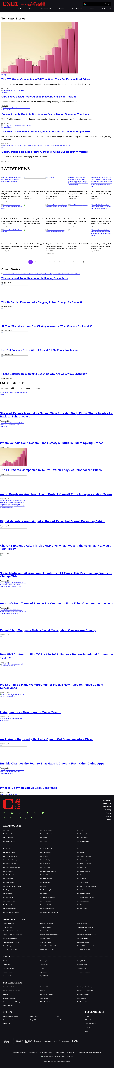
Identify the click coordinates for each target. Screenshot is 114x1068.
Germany (23, 818)
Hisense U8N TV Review (47, 949)
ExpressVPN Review (8, 923)
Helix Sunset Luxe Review (10, 938)
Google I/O (33, 1020)
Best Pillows (43, 893)
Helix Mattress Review (83, 931)
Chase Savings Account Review (12, 946)
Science (87, 1027)
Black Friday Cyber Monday (10, 1016)
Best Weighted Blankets (83, 893)
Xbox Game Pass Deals (83, 972)
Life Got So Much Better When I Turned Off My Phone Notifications (41, 350)
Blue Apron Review (82, 938)
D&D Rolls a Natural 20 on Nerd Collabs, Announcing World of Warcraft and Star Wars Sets (101, 221)
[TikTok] (20, 813)
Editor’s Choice (89, 1020)
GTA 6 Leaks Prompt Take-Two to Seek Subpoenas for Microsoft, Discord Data (34, 221)
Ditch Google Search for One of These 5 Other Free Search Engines (34, 194)
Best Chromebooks (45, 852)
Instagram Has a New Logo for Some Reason (30, 712)
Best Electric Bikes (8, 871)
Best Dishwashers (45, 882)
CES (58, 1016)
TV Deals (42, 968)
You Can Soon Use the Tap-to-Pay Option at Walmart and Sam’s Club (78, 221)
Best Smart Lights (8, 878)
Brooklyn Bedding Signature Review (87, 934)
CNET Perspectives (90, 1023)
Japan (33, 818)
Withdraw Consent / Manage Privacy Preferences (57, 1056)
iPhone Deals (6, 964)
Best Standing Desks (83, 901)
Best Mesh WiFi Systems (47, 908)
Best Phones (43, 837)
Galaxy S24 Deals (82, 961)
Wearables (4, 92)
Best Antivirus (43, 856)
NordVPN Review (82, 923)
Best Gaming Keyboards (84, 860)
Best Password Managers (84, 856)
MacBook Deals (7, 972)
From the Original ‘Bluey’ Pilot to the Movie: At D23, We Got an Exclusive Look (101, 246)
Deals (103, 9)
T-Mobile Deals (44, 964)
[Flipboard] (43, 813)
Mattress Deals (7, 975)
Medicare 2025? (7, 994)
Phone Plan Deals (82, 964)
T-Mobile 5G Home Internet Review (87, 946)
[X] (35, 813)
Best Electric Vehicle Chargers (11, 867)
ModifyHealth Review (83, 942)
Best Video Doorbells (9, 875)
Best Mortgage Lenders (9, 890)
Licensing (107, 810)
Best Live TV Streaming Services (49, 833)
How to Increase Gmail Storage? (12, 1002)
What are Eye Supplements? (85, 990)
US (4, 818)
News (92, 9)
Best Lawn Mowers (82, 882)
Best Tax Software (82, 890)
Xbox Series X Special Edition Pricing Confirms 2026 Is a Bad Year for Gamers (78, 194)
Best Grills (43, 886)
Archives (108, 816)
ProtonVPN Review (45, 927)
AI (9, 9)
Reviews (61, 9)
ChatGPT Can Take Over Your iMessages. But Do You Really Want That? (101, 194)
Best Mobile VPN (81, 830)
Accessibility (33, 1052)
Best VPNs (6, 830)
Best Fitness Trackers (46, 901)
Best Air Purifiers (81, 878)
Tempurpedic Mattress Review (85, 927)
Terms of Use (71, 1052)
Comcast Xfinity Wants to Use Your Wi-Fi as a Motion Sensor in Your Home (45, 114)
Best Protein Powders (9, 901)
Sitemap (108, 813)
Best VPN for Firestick (46, 830)
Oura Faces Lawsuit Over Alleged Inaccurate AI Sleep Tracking (39, 96)
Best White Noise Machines (47, 897)
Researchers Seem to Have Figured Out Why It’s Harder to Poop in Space (11, 246)
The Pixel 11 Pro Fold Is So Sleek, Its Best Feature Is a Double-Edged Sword (46, 131)
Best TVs (5, 845)
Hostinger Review (45, 938)
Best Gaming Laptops (9, 852)
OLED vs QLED (81, 998)
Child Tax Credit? (82, 1002)
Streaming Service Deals (47, 961)
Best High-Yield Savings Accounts (86, 886)
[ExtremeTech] (65, 1041)
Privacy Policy (59, 1052)
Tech (19, 9)
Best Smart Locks (82, 875)
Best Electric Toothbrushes (47, 904)
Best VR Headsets (45, 863)
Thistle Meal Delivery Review (11, 942)
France (12, 818)
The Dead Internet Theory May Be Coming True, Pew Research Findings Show (57, 221)
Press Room (107, 803)
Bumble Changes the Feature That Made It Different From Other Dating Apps (52, 763)
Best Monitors (81, 852)
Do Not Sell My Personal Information (89, 1052)
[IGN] (75, 1041)
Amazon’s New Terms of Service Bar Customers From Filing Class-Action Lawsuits (56, 603)
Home (31, 9)
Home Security (6, 109)
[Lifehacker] (37, 1041)
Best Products (77, 9)
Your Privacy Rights (46, 1052)
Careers (108, 819)
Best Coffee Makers (8, 882)
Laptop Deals (43, 972)
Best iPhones (43, 841)
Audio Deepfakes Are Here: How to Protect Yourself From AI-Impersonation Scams (56, 494)
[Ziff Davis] (6, 1041)
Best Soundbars (81, 845)
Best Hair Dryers (81, 904)
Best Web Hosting (45, 860)
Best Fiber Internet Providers (11, 912)
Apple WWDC (33, 1016)
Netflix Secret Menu (8, 1005)
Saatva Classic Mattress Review (12, 931)
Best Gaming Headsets (9, 863)
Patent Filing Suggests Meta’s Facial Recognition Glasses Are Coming (48, 630)
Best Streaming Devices (83, 833)
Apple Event (6, 1023)
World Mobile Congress (63, 1020)
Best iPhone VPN (7, 833)
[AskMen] (56, 1041)
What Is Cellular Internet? (47, 987)
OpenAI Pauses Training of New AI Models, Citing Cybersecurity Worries (44, 151)
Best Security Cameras (83, 871)
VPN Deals (6, 961)
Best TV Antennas (8, 837)
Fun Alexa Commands (83, 994)
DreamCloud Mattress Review (48, 931)
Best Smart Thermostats (47, 875)
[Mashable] (47, 1041)
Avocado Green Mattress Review (49, 934)
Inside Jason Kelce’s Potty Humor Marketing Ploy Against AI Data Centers (11, 221)
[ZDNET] (19, 1041)
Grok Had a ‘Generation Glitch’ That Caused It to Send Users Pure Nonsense (56, 194)
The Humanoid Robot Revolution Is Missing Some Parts (34, 278)
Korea (42, 818)
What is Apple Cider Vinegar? (85, 987)
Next (83, 262)
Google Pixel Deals (8, 968)
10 (73, 262)
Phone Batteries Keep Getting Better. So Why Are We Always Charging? (44, 374)
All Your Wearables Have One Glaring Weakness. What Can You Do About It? (47, 326)
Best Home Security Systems (48, 871)
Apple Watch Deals (45, 975)
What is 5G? (43, 990)
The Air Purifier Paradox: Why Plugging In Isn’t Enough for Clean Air (42, 302)
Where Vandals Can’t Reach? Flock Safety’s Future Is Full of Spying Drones (51, 443)
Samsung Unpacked (8, 1020)
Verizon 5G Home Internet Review (49, 946)
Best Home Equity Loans (47, 890)
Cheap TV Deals (81, 968)
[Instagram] (4, 813)
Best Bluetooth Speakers (47, 848)
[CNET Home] (11, 804)
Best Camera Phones (9, 841)
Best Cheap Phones (82, 837)
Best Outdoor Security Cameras (12, 886)
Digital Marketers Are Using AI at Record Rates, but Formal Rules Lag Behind (52, 521)
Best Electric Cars (45, 867)
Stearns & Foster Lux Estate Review (13, 934)
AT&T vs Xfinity (44, 998)
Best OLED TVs (44, 845)
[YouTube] (12, 813)
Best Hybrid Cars (81, 867)
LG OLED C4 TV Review (10, 949)
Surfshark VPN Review (46, 923)
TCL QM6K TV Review (83, 949)
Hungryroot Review (45, 942)
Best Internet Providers (9, 908)
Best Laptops (80, 848)
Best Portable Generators (84, 863)
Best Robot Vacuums (46, 878)
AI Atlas (87, 1016)
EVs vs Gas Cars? (45, 1002)
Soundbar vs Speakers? (46, 994)
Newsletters (107, 806)
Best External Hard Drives (10, 856)
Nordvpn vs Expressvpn (9, 998)
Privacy (3, 75)
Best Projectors (7, 848)
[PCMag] (28, 1041)
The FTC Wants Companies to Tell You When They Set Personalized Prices (45, 79)
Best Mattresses (7, 893)
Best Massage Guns (8, 904)
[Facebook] (27, 813)
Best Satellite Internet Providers (49, 912)
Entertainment (46, 9)
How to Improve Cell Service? (11, 990)
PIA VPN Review (7, 927)
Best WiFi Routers (82, 908)
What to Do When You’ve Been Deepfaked (28, 787)
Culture (87, 1031)
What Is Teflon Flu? (8, 987)
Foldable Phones (6, 127)
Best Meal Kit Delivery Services (85, 897)
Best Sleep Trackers (8, 897)
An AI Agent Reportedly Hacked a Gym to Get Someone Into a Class (46, 739)
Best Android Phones (83, 841)
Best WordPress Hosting (10, 860)
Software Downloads (19, 1052)
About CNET (107, 800)
